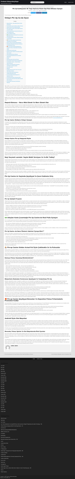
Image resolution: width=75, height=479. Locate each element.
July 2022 (2, 403)
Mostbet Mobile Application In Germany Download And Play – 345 (12, 456)
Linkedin (45, 12)
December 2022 (3, 396)
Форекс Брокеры (4, 471)
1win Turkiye (3, 422)
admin (31, 10)
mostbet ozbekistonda (4, 458)
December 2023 (3, 377)
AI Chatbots (3, 433)
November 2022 (3, 398)
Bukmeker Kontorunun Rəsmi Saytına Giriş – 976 (9, 439)
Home (65, 2)
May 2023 (2, 386)
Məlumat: (8, 68)
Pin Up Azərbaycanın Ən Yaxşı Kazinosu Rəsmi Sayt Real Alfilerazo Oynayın (38, 8)
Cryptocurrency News (4, 443)
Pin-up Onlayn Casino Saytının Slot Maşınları (14, 60)
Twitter (33, 12)
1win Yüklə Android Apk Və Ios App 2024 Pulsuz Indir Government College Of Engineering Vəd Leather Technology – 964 (21, 424)
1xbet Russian (3, 427)
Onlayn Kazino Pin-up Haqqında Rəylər (13, 27)
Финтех (2, 469)
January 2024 (3, 375)
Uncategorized (43, 10)
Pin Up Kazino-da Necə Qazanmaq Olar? (14, 77)
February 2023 (3, 392)
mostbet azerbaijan (4, 452)
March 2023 (3, 390)
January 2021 (3, 409)
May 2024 (2, 367)
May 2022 (2, 407)
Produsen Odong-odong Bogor (10, 1)
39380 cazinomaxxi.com (5, 431)
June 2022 (2, 405)
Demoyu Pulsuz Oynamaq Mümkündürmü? (14, 42)
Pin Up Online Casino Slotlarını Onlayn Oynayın (15, 25)
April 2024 (2, 369)
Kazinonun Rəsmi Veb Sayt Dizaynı (13, 59)
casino (2, 441)
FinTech (2, 445)
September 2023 (3, 380)
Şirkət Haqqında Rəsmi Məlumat (12, 54)
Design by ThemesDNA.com (5, 477)
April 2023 (2, 388)
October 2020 (3, 411)
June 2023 (2, 384)
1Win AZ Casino (3, 418)
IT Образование (3, 448)
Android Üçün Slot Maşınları (11, 50)
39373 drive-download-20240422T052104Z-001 (9, 429)
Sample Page (71, 2)
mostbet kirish (3, 454)
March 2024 (3, 371)
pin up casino (3, 460)
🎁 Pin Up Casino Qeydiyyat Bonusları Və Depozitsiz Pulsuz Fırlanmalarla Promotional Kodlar (14, 47)
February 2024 (3, 373)
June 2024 (2, 365)
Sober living (3, 462)
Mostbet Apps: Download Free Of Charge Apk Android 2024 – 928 (12, 450)
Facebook (39, 12)
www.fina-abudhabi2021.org (57, 117)
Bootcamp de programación (5, 437)
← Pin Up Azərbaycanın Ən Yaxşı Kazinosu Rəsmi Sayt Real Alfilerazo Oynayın (18, 354)
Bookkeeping (3, 435)
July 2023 (2, 382)
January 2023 (3, 394)
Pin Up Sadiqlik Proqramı (11, 33)
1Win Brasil (3, 420)
